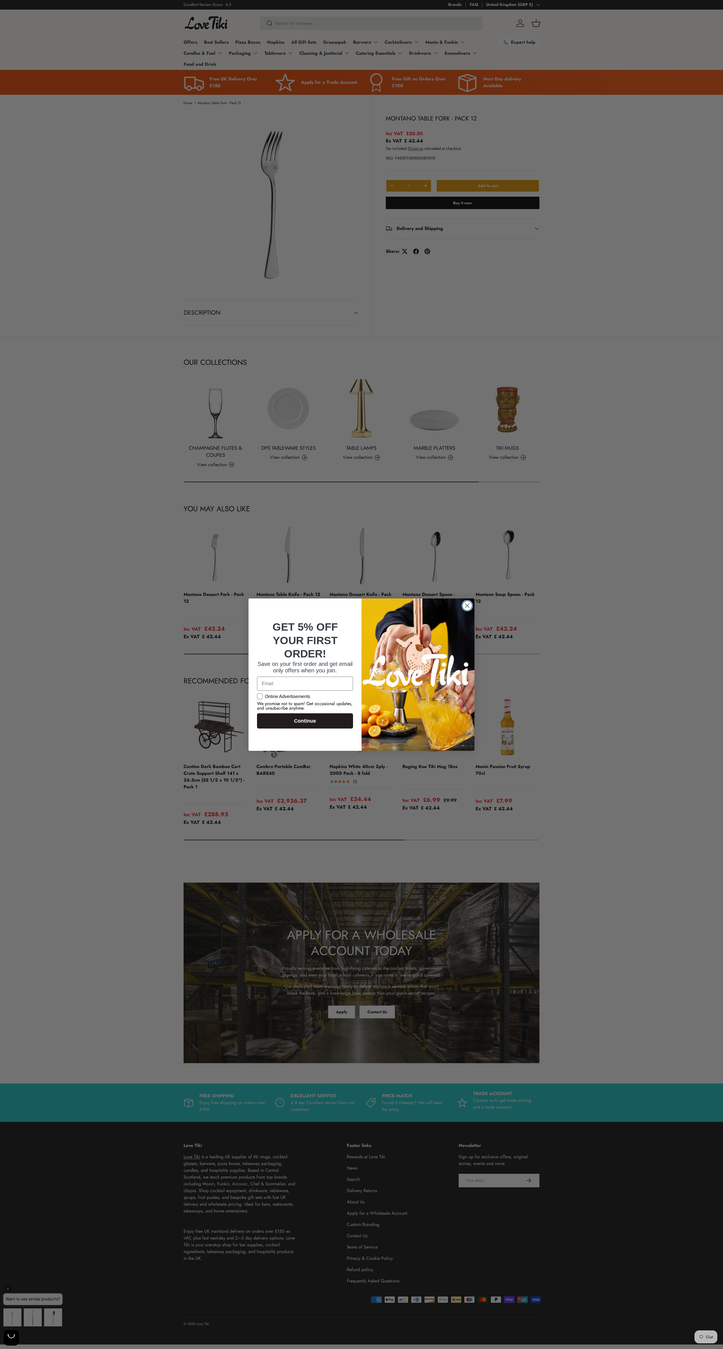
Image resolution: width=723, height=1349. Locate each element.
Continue (305, 721)
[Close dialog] (467, 606)
